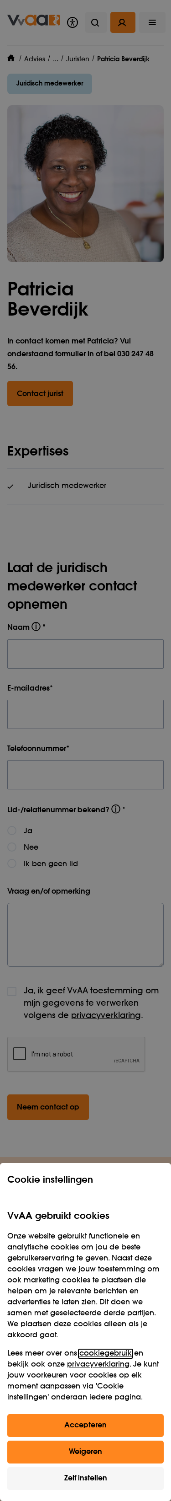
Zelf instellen (85, 1478)
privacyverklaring (98, 1364)
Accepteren (85, 1425)
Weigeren (85, 1452)
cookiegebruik (105, 1353)
